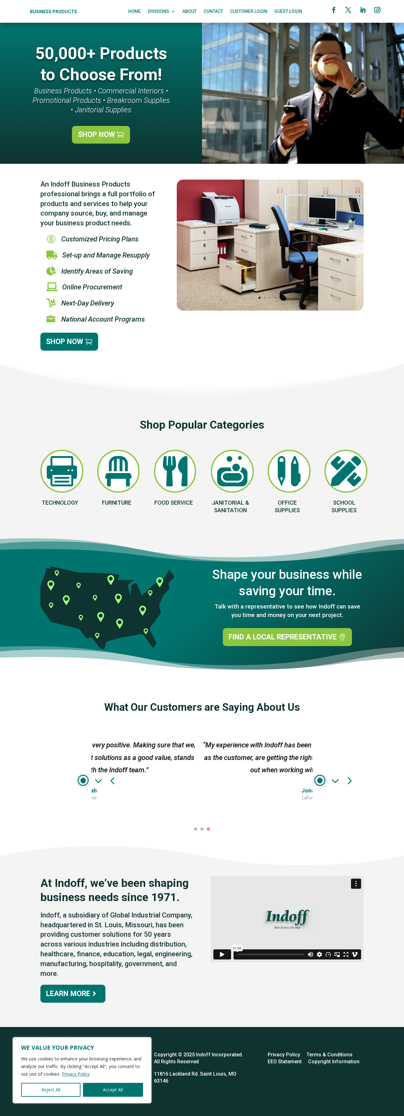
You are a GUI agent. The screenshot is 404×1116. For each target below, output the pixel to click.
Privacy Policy (76, 1074)
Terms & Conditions (329, 1055)
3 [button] (208, 829)
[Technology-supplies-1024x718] (270, 309)
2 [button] (202, 829)
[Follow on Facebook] (334, 10)
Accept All (113, 1090)
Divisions (158, 11)
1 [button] (195, 829)
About (189, 11)
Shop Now (96, 134)
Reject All (50, 1090)
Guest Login (288, 11)
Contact (213, 11)
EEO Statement (285, 1062)
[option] (202, 765)
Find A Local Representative (283, 637)
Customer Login (248, 11)
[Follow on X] (348, 10)
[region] (82, 1070)
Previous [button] (84, 780)
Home (134, 11)
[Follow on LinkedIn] (363, 10)
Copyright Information (333, 1062)
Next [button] (320, 780)
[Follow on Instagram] (377, 10)
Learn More (68, 993)
